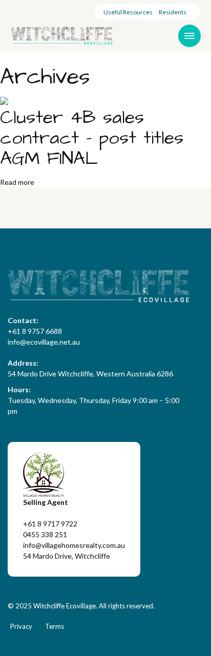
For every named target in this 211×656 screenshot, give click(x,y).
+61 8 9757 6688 (35, 331)
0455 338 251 (45, 534)
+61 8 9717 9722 (50, 523)
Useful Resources (128, 12)
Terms (54, 626)
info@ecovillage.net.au (44, 341)
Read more (17, 182)
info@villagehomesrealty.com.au (74, 545)
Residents (172, 12)
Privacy (21, 626)
